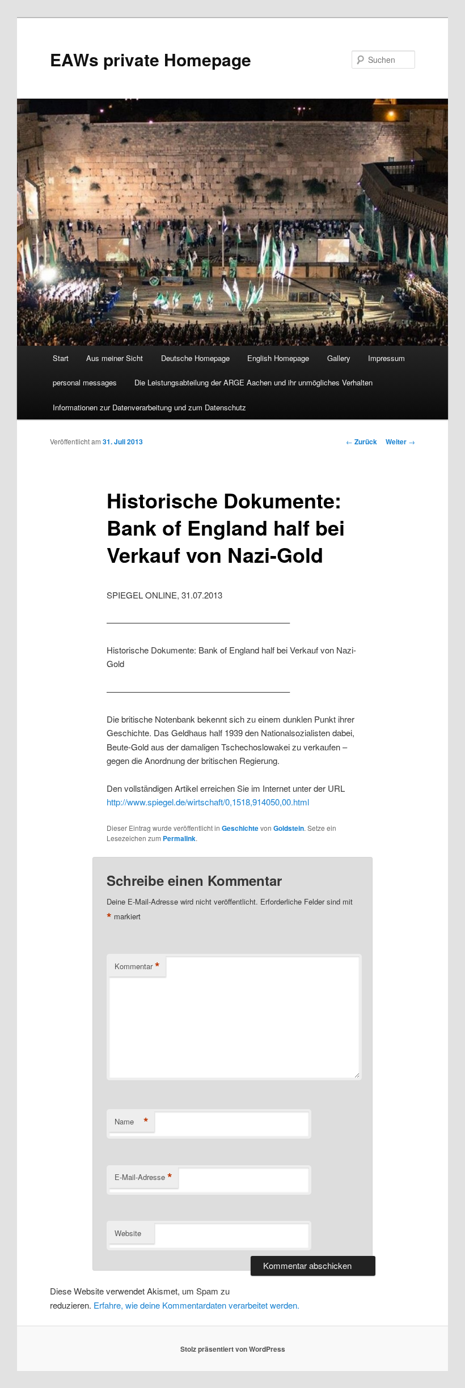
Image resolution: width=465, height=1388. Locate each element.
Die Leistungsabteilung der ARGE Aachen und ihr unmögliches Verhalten (253, 382)
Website (128, 1233)
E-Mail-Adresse (143, 1177)
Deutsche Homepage (195, 358)
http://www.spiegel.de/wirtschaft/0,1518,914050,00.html (208, 802)
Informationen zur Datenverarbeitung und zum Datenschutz (149, 407)
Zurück (361, 441)
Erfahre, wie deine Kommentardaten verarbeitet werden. (196, 1305)
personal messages (85, 382)
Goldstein (288, 828)
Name (132, 1122)
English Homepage (278, 358)
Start (61, 358)
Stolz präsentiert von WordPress (232, 1349)
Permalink (179, 838)
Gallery (338, 358)
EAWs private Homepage (150, 59)
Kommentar (137, 966)
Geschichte (240, 828)
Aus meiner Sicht (114, 358)
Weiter (400, 441)
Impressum (386, 358)
